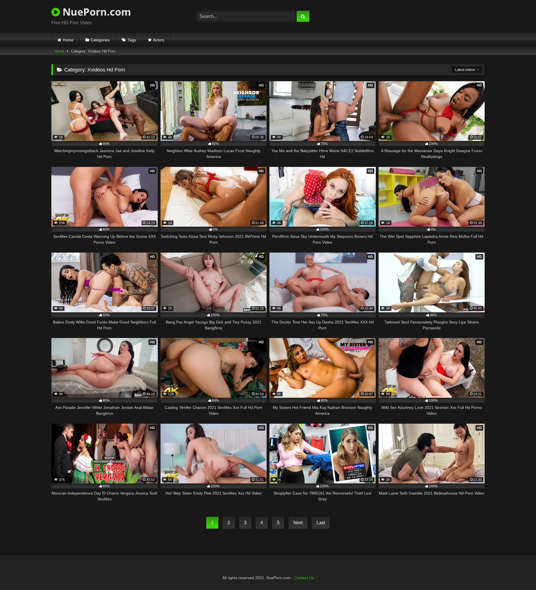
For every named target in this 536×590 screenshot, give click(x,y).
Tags (132, 40)
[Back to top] (519, 573)
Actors (158, 40)
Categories (100, 40)
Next (298, 522)
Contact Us (304, 577)
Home (68, 40)
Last (321, 522)
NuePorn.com (95, 12)
